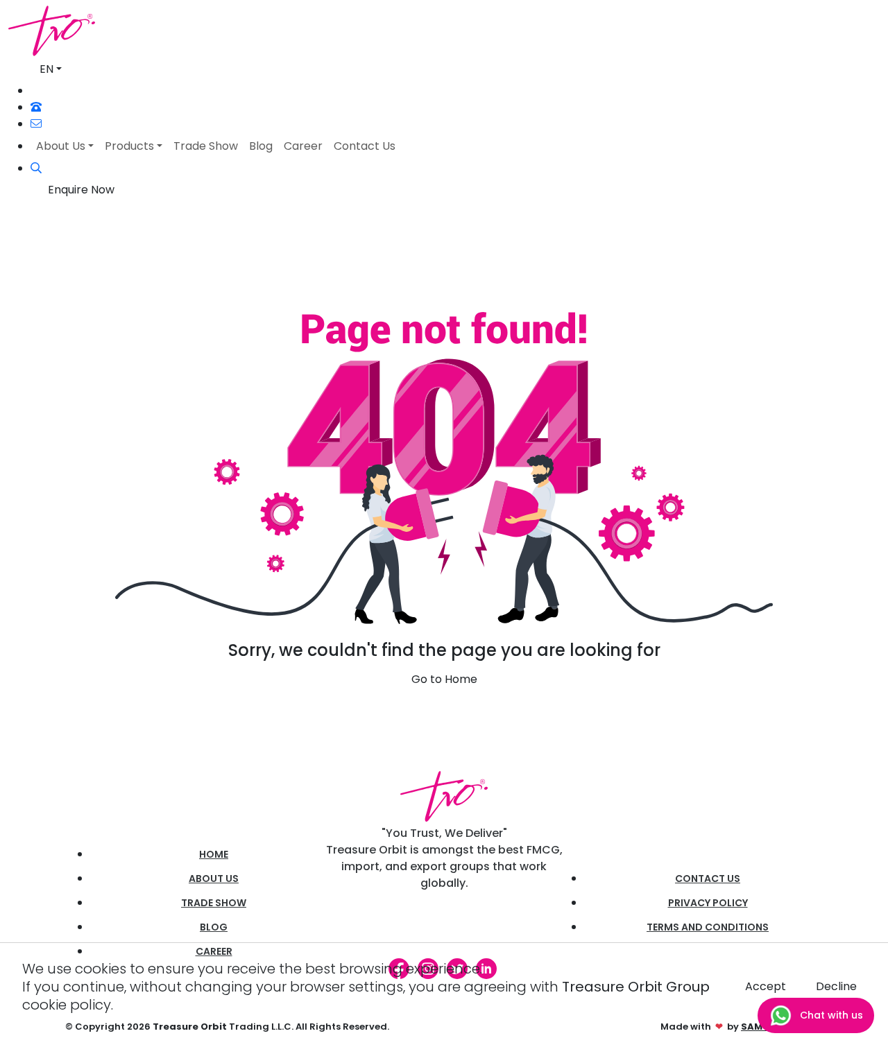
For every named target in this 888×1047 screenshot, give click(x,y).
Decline (836, 986)
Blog (214, 927)
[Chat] (37, 91)
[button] (36, 168)
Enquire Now (81, 190)
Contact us (707, 878)
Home (213, 854)
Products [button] (129, 146)
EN (46, 69)
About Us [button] (60, 146)
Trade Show (213, 903)
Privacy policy (708, 903)
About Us (214, 878)
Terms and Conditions (708, 927)
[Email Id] (36, 124)
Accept (765, 986)
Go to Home (444, 679)
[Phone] (36, 107)
